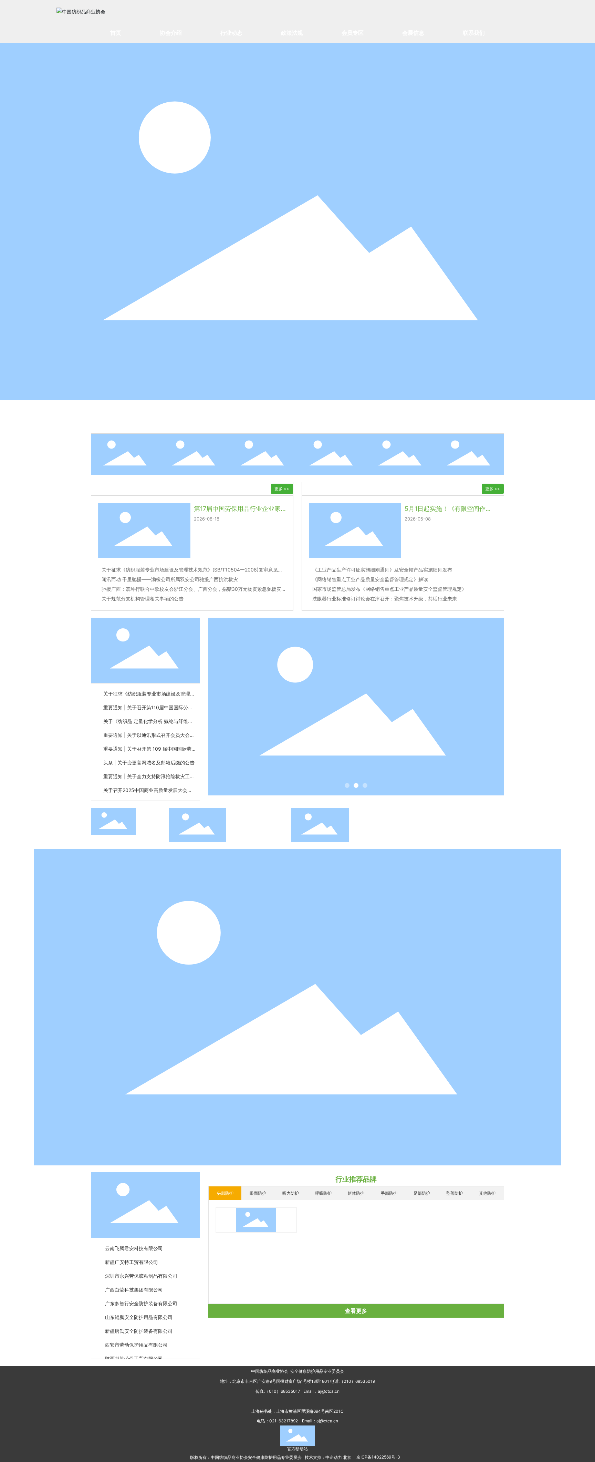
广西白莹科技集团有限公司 (134, 1282)
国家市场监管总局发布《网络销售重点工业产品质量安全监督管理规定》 (389, 589)
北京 (347, 1457)
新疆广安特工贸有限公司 (131, 1254)
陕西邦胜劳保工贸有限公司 (134, 1350)
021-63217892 (283, 1420)
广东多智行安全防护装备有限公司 (141, 1295)
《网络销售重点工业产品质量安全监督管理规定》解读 (370, 579)
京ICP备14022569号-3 (378, 1457)
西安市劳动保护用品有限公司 (136, 1337)
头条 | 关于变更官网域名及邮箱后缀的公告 (149, 762)
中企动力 (333, 1457)
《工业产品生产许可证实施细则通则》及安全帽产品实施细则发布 (382, 570)
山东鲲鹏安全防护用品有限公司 (139, 1309)
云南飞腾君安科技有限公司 (134, 1240)
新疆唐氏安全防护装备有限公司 (139, 1323)
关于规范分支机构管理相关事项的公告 (143, 598)
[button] (347, 785)
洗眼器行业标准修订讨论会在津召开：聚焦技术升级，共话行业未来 (384, 598)
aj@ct (323, 1391)
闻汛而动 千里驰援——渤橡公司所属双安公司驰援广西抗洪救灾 (170, 579)
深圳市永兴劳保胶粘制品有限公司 (141, 1268)
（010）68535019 (357, 1381)
